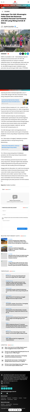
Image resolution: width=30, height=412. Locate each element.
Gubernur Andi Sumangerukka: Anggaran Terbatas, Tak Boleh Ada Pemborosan (17, 249)
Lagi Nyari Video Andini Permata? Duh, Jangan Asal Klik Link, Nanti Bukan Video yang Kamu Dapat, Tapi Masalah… (16, 284)
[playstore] (9, 393)
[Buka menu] (28, 2)
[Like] (9, 410)
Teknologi (6, 5)
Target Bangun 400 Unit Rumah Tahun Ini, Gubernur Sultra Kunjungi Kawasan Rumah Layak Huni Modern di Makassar (18, 264)
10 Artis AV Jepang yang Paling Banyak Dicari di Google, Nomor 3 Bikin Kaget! (15, 276)
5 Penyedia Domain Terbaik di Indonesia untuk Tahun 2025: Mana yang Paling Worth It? (17, 291)
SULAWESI (7, 11)
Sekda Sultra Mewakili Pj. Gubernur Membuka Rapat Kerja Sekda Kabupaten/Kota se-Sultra (10, 146)
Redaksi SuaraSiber (9, 26)
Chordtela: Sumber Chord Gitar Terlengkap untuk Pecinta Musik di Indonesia (17, 304)
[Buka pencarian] (1, 2)
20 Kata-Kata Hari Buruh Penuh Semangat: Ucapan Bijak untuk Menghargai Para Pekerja (17, 319)
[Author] (2, 27)
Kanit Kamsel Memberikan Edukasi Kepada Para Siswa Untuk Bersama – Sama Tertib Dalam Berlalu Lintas (11, 101)
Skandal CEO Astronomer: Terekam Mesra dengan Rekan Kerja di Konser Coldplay (15, 360)
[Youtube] (9, 388)
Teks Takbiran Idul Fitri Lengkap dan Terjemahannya (15, 339)
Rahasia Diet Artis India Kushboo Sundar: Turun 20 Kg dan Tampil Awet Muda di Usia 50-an (16, 311)
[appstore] (3, 393)
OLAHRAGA (18, 5)
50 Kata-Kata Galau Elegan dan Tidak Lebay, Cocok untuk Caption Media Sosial (16, 332)
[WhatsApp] (25, 54)
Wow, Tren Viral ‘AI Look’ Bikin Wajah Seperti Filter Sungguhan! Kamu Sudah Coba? (16, 348)
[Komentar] (14, 410)
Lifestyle (12, 5)
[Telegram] (28, 54)
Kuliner (25, 5)
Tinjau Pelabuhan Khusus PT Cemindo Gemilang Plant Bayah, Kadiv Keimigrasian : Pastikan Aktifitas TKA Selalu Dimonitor (17, 326)
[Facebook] (20, 54)
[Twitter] (23, 54)
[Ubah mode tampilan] (3, 2)
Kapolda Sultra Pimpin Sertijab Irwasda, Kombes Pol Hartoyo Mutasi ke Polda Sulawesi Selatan (18, 257)
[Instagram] (7, 388)
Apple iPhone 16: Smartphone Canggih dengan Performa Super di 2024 (15, 297)
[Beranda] (1, 5)
